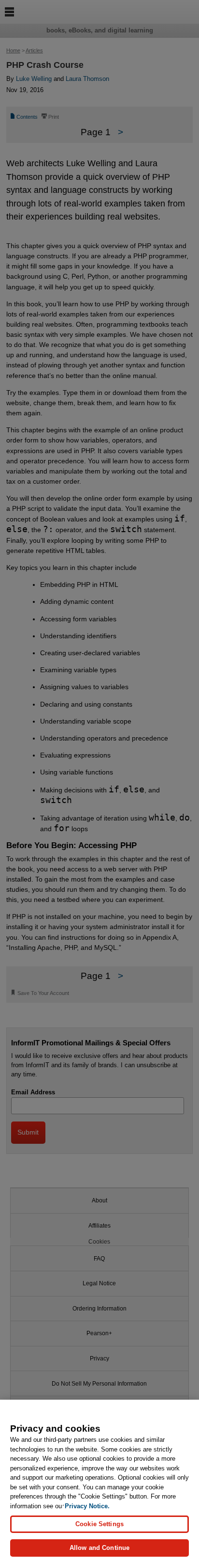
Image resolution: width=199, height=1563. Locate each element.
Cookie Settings (99, 1524)
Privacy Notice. (87, 1506)
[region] (99, 1481)
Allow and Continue (99, 1547)
